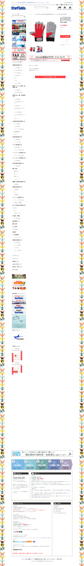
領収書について (15, 261)
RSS (13, 269)
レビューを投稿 (65, 41)
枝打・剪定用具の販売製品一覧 (18, 205)
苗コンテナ (16, 173)
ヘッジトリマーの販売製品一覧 (18, 152)
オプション (16, 118)
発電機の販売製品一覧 (17, 65)
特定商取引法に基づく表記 (40, 559)
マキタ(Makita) (17, 75)
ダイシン (15, 78)
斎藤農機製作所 (17, 131)
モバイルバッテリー (18, 237)
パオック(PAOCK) (17, 83)
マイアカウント (69, 2)
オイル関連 (14, 226)
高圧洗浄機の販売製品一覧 (18, 163)
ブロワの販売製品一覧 (17, 144)
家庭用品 (14, 232)
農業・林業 (14, 168)
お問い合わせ (59, 559)
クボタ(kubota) (17, 105)
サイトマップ (15, 258)
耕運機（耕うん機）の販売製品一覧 (18, 96)
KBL (15, 210)
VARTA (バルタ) (17, 213)
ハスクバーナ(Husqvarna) (19, 129)
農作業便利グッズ (16, 221)
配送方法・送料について (17, 266)
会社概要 (64, 4)
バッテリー (14, 207)
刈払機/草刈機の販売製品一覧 (18, 121)
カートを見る (70, 4)
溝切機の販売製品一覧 (17, 186)
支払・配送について (29, 559)
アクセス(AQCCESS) (18, 70)
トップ (59, 4)
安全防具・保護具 (16, 215)
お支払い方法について (17, 264)
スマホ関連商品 (15, 234)
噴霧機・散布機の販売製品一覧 (18, 181)
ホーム (30, 14)
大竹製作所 (16, 189)
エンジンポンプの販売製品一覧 (18, 157)
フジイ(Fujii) (16, 247)
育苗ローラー (16, 176)
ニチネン (15, 80)
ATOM (16, 269)
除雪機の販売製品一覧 (17, 240)
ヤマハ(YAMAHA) (17, 72)
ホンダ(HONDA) (17, 67)
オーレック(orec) (17, 142)
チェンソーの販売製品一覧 (18, 197)
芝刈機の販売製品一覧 (17, 136)
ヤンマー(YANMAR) (18, 112)
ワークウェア (15, 229)
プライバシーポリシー (51, 559)
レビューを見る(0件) (65, 39)
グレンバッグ (16, 178)
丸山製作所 (16, 184)
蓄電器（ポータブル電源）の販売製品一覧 (18, 86)
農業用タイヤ (16, 171)
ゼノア (15, 192)
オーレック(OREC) (17, 250)
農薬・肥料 (14, 223)
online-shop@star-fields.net (22, 481)
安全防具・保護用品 (18, 202)
